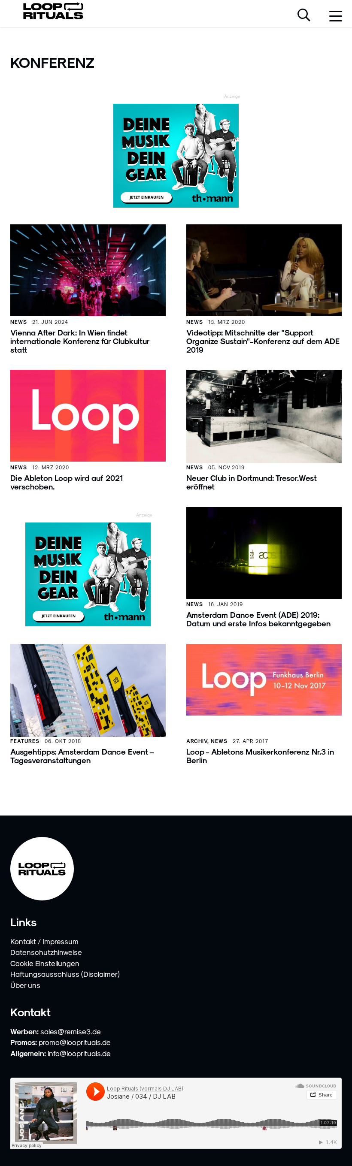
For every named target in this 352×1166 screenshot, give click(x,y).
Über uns (25, 985)
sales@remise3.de (70, 1031)
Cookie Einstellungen (44, 963)
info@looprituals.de (79, 1053)
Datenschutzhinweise (46, 952)
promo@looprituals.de (75, 1042)
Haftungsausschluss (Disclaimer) (65, 974)
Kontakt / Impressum (44, 941)
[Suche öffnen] (304, 16)
